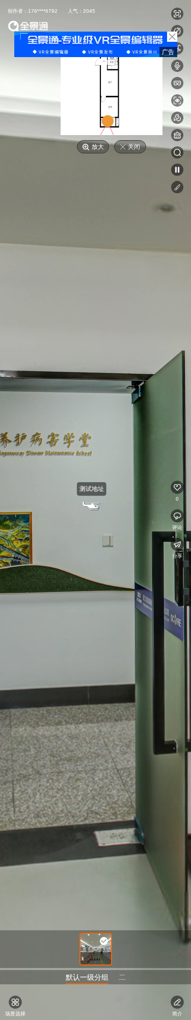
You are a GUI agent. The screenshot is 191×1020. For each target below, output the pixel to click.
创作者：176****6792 (33, 11)
